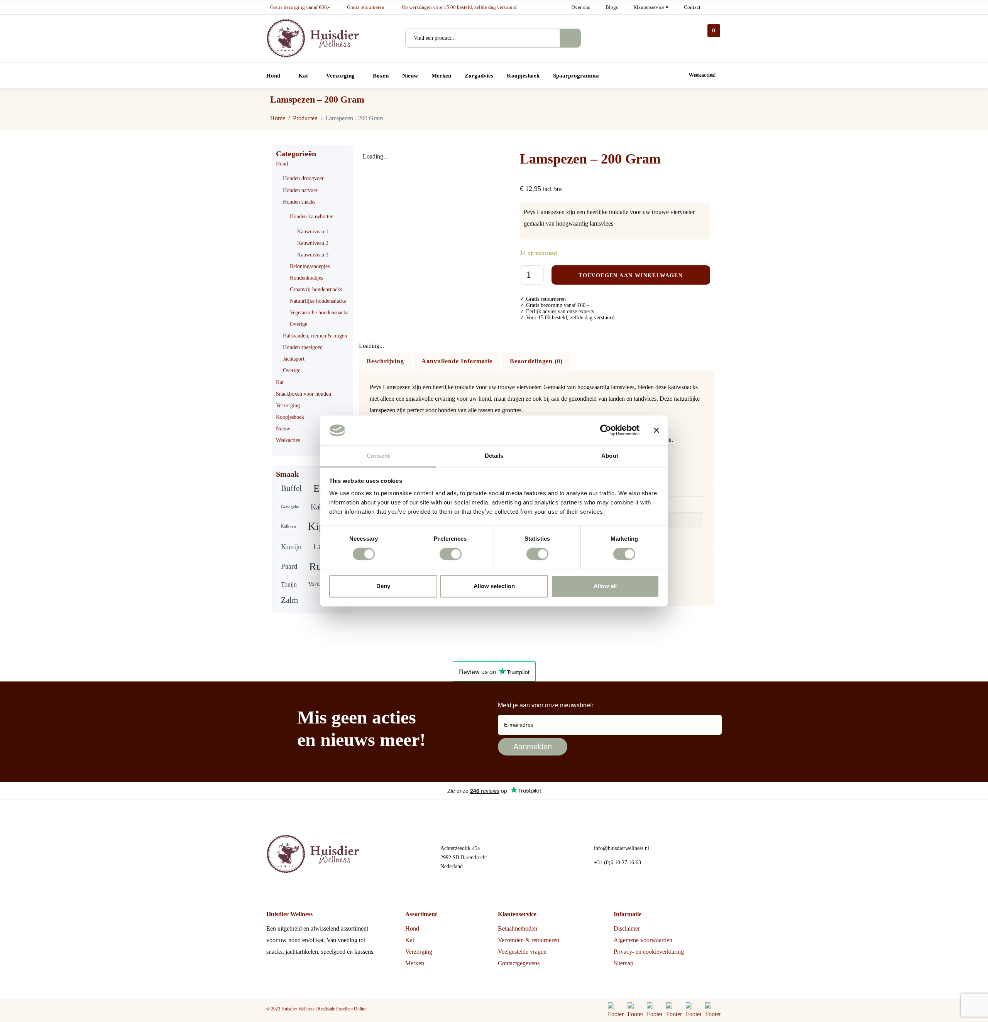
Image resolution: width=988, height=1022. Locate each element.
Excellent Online (351, 1009)
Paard (289, 566)
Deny (383, 586)
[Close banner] (656, 430)
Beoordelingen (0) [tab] (536, 361)
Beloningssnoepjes (310, 266)
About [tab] (609, 455)
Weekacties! (702, 75)
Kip (316, 526)
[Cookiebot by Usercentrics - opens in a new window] (605, 430)
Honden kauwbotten (311, 216)
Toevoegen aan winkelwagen (631, 275)
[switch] (451, 554)
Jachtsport (294, 359)
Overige (298, 324)
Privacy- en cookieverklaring (649, 951)
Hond (282, 164)
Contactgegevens (519, 963)
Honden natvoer (300, 190)
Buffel (291, 488)
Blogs (612, 7)
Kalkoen (288, 526)
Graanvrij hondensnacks (316, 289)
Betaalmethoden (517, 928)
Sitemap (623, 963)
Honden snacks (299, 202)
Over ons (581, 7)
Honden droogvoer (303, 178)
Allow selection (494, 586)
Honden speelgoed (303, 347)
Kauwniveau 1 (312, 231)
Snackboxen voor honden (303, 394)
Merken (414, 963)
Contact (692, 7)
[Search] (570, 38)
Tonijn (289, 584)
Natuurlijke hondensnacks (318, 301)
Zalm (289, 600)
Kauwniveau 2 (312, 243)
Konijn (291, 547)
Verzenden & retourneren (528, 940)
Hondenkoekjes (306, 278)
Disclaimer (627, 928)
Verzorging (288, 405)
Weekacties (288, 440)
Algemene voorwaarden (643, 940)
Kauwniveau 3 (312, 255)
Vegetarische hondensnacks (319, 312)
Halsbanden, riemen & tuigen (315, 336)
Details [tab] (494, 455)
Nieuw (283, 429)
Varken (316, 584)
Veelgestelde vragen (522, 951)
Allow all (605, 586)
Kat (280, 382)
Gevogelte (290, 507)
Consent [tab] (378, 455)
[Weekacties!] (680, 75)
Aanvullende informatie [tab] (456, 361)
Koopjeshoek (290, 417)
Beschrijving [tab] (385, 361)
